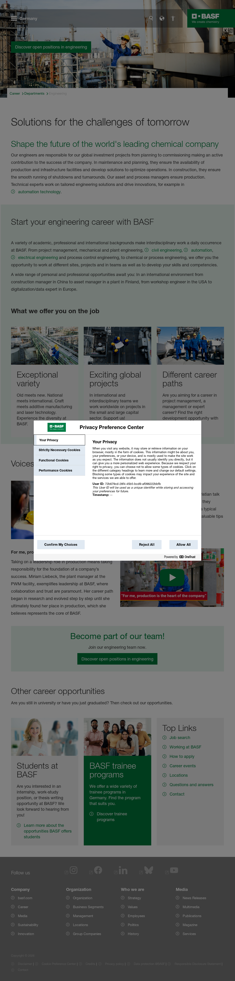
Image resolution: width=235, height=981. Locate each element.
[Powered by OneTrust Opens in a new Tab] (181, 557)
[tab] (59, 440)
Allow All (183, 544)
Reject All (146, 544)
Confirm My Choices (61, 544)
